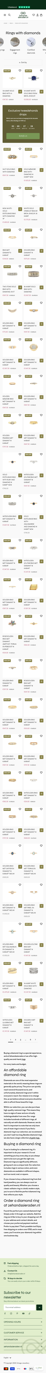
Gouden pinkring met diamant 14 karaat (8, 439)
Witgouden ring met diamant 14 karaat (9, 519)
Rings (11, 23)
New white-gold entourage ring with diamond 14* (9, 214)
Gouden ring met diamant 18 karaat (30, 639)
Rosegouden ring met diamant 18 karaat (29, 684)
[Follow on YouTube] (23, 1313)
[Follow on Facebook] (5, 1313)
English (6, 1358)
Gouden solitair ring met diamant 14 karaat (30, 948)
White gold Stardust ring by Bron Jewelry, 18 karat (31, 212)
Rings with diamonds (21, 23)
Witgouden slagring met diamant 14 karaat (8, 1024)
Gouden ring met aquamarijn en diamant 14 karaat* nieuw (9, 948)
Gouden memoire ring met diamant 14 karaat (9, 400)
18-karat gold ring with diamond (30, 289)
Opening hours (12, 1322)
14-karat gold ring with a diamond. (8, 93)
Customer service (14, 1332)
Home (5, 23)
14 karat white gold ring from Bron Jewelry (30, 93)
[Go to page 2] (35, 1039)
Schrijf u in (23, 136)
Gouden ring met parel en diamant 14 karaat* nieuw (30, 909)
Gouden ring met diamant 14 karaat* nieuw (9, 908)
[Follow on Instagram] (11, 1313)
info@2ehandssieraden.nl (16, 1274)
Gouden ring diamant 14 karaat (29, 252)
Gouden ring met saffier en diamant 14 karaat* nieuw (9, 870)
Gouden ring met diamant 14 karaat (9, 326)
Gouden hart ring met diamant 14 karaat (29, 1024)
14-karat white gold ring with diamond (30, 986)
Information (11, 1339)
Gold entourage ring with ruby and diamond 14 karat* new (9, 480)
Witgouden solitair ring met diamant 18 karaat (31, 478)
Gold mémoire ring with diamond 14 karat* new (30, 173)
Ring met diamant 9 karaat (7, 252)
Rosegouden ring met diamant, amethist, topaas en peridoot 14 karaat (9, 643)
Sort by (24, 62)
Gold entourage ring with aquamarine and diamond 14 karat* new (30, 523)
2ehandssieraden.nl (13, 1346)
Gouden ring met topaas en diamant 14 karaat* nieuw (30, 870)
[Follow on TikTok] (29, 1313)
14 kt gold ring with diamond (9, 171)
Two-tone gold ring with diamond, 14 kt (9, 289)
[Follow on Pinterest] (17, 1313)
